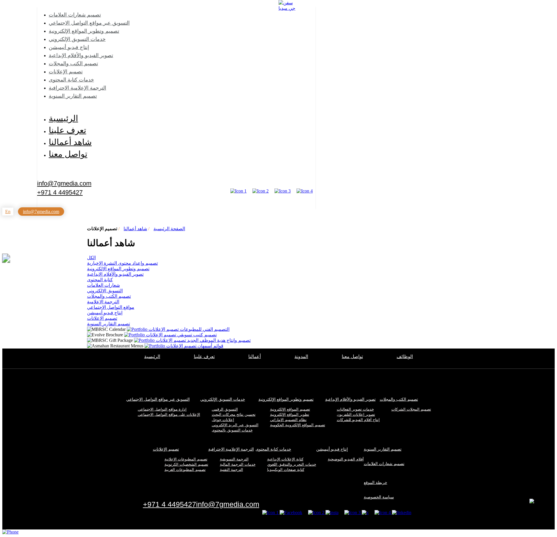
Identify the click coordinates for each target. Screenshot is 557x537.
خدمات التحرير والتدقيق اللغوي (291, 464)
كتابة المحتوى (100, 279)
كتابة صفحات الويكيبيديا (285, 469)
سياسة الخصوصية (379, 497)
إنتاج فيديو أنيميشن (69, 47)
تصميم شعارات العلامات (75, 15)
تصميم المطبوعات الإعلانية (185, 459)
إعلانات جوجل (223, 420)
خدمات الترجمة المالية (238, 464)
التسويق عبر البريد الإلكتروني (235, 425)
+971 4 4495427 (60, 192)
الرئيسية (63, 118)
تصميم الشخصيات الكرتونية (186, 464)
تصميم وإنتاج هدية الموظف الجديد (203, 340)
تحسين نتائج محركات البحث (234, 414)
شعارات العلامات (103, 285)
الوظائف (405, 356)
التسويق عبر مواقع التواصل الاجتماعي (89, 23)
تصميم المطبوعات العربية (185, 469)
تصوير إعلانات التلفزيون (356, 414)
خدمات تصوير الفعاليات (355, 409)
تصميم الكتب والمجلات (73, 63)
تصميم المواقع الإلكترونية (290, 409)
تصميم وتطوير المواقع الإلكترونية (84, 31)
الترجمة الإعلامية (103, 301)
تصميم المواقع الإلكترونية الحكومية (297, 425)
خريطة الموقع (375, 482)
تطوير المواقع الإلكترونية (289, 414)
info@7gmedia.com (64, 183)
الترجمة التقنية (231, 469)
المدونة (301, 356)
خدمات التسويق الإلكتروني (77, 39)
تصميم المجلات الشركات (411, 409)
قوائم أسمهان (194, 345)
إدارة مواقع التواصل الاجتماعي (162, 409)
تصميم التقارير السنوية (73, 96)
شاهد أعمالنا (70, 142)
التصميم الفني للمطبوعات (189, 329)
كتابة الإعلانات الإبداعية (285, 459)
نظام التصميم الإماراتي (288, 420)
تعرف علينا (67, 130)
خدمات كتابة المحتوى (71, 80)
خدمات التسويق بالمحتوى (232, 430)
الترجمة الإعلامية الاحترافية (77, 88)
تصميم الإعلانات (66, 72)
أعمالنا (254, 356)
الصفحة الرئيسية (169, 228)
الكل (91, 257)
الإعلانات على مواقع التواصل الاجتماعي (169, 414)
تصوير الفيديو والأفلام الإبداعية (81, 55)
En (7, 211)
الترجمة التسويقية (234, 459)
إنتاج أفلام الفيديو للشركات (358, 420)
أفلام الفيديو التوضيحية (346, 459)
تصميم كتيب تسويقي (181, 334)
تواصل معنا (68, 154)
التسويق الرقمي (225, 409)
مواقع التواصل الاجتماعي (110, 307)
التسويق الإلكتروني (105, 290)
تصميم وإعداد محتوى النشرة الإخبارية (122, 263)
